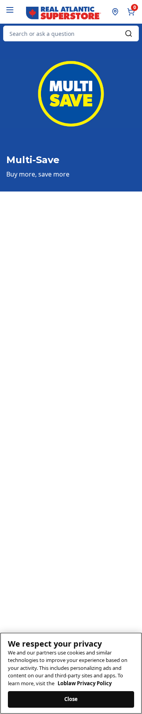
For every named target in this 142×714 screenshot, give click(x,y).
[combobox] (71, 33)
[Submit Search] (129, 33)
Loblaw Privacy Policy (85, 683)
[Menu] (10, 10)
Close (71, 699)
